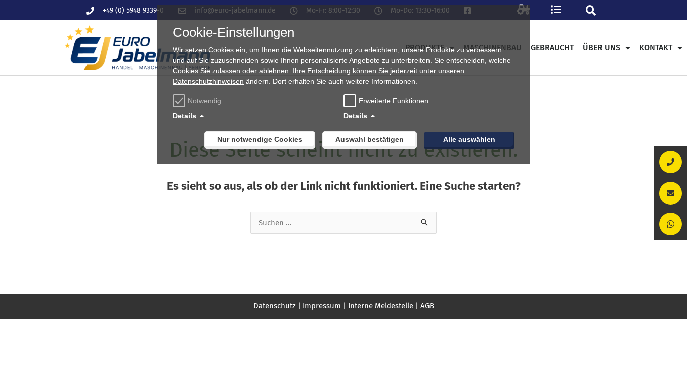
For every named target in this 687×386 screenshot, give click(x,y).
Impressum (322, 305)
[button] (590, 10)
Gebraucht (552, 47)
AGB (427, 305)
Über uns (601, 47)
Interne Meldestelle (380, 305)
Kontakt (655, 47)
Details (184, 116)
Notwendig (204, 100)
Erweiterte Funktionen (393, 100)
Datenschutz (274, 305)
